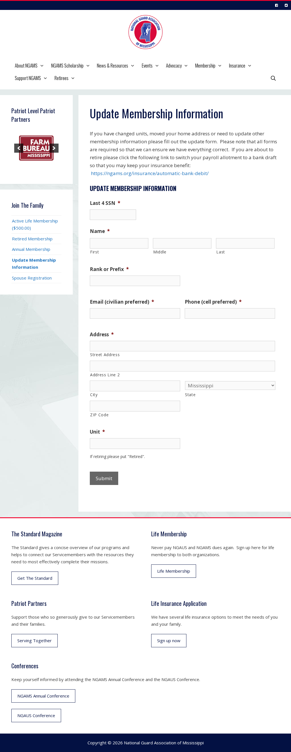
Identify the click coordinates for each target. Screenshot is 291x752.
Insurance (237, 65)
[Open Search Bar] (273, 78)
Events (147, 65)
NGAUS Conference (36, 715)
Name (100, 231)
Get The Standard (34, 578)
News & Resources (112, 65)
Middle (160, 252)
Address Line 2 (105, 374)
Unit (97, 432)
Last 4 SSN (105, 203)
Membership (205, 65)
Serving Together (34, 640)
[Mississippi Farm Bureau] (36, 148)
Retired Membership (32, 238)
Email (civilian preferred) (122, 302)
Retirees (61, 77)
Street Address (105, 354)
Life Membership (173, 571)
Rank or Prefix (109, 269)
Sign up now (168, 640)
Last (220, 252)
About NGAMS (26, 65)
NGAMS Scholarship (67, 65)
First (94, 252)
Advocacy (174, 65)
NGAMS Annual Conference (43, 696)
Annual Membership (31, 249)
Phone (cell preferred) (213, 302)
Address (102, 334)
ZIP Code (99, 414)
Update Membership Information (34, 263)
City (94, 394)
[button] (43, 65)
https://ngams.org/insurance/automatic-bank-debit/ (150, 173)
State (190, 394)
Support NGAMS (28, 77)
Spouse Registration (32, 278)
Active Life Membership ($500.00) (35, 224)
